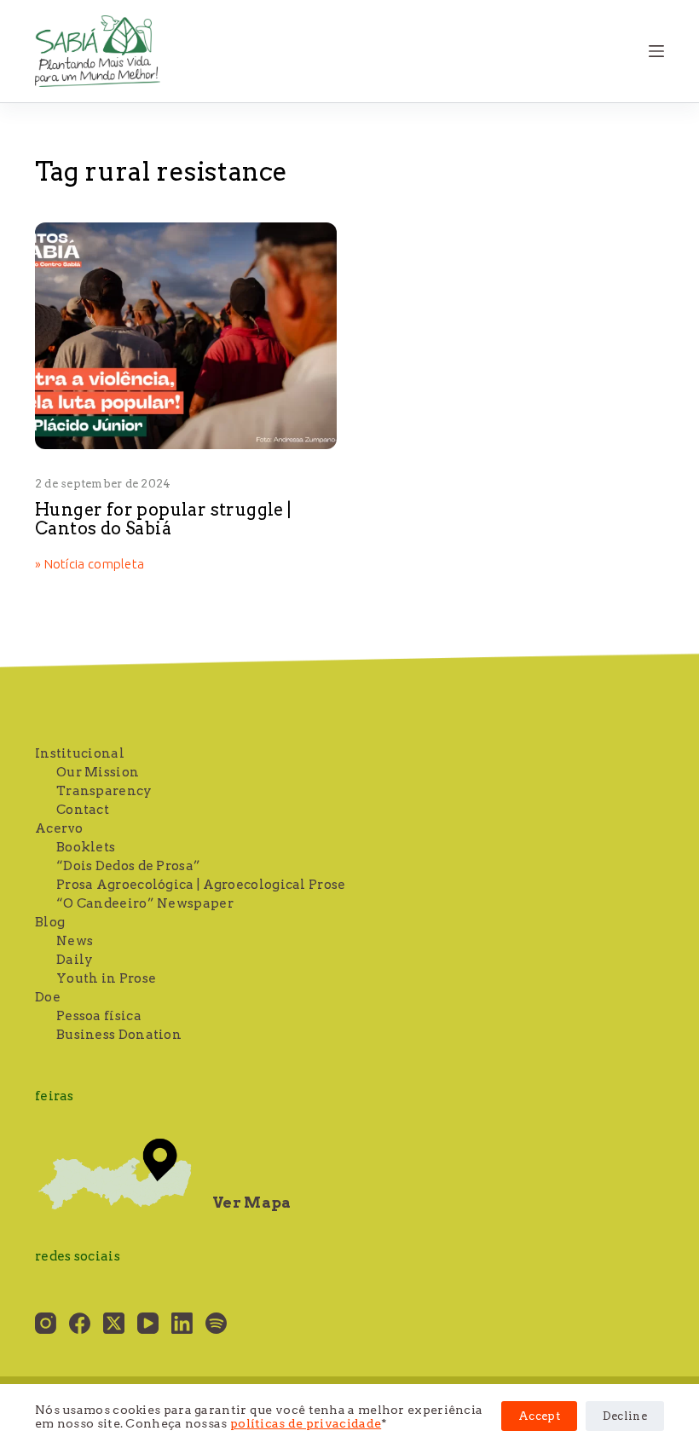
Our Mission (97, 772)
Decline (625, 1416)
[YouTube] (148, 1323)
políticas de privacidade (305, 1423)
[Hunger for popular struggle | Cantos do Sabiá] (186, 335)
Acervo (59, 828)
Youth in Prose (106, 978)
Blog (50, 922)
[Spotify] (216, 1323)
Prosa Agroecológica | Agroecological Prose (201, 884)
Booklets (85, 847)
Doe (48, 997)
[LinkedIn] (182, 1323)
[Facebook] (79, 1323)
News (74, 941)
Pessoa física (99, 1016)
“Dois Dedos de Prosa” (128, 866)
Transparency (104, 791)
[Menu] (656, 51)
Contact (82, 809)
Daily (75, 959)
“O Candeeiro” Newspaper (145, 903)
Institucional (79, 753)
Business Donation (119, 1034)
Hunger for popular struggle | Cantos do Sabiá (163, 519)
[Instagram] (45, 1323)
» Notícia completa (89, 565)
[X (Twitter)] (113, 1323)
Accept (539, 1416)
